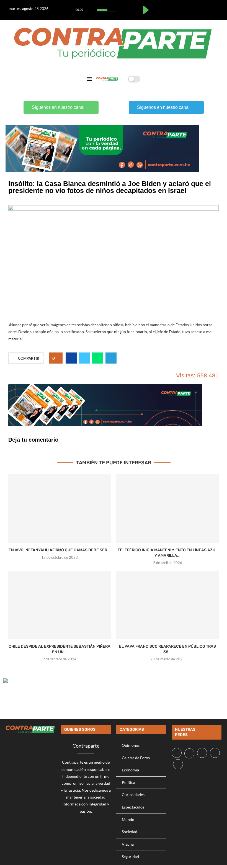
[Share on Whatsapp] (97, 358)
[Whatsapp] (205, 7)
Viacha (128, 844)
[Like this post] (57, 358)
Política (128, 782)
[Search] (122, 79)
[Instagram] (198, 7)
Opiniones (131, 745)
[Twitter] (191, 7)
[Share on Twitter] (84, 358)
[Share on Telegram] (111, 358)
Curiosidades (133, 794)
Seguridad (130, 856)
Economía (130, 770)
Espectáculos (133, 807)
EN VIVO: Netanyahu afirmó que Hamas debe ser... (59, 550)
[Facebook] (184, 7)
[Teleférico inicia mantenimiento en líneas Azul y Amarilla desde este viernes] (167, 508)
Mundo (128, 819)
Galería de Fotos (136, 757)
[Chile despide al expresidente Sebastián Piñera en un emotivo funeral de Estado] (59, 605)
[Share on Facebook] (71, 358)
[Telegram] (212, 7)
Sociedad (129, 831)
